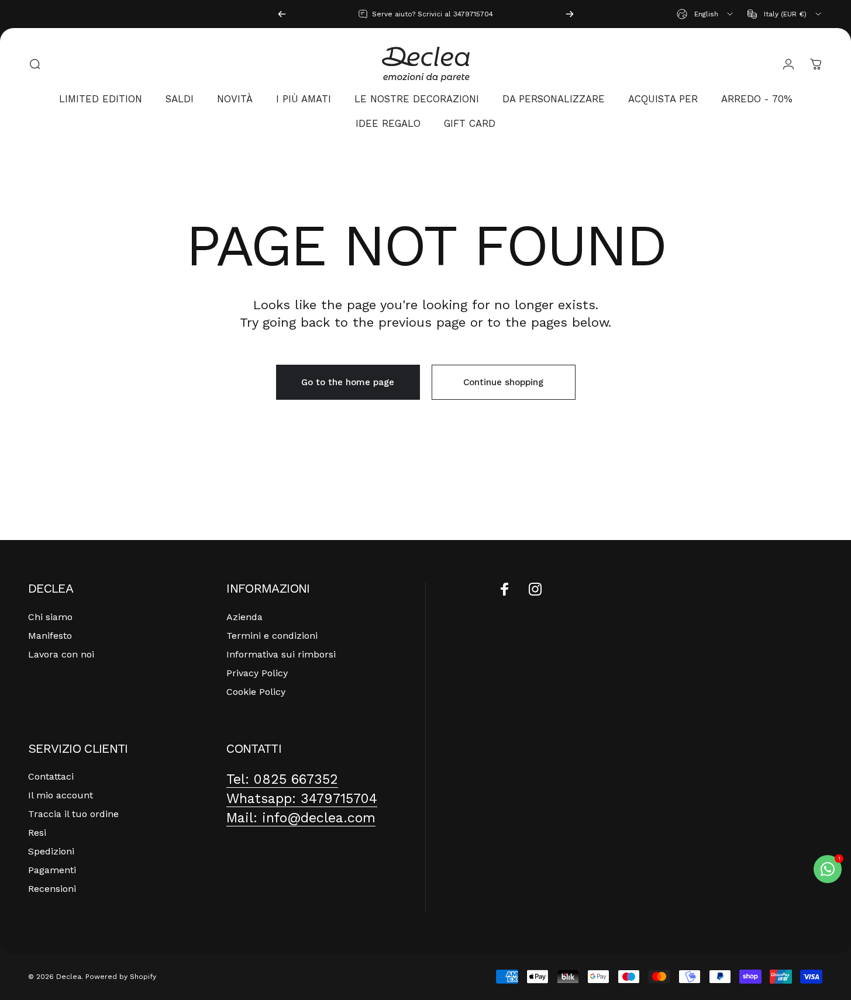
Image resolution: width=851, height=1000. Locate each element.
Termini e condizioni (272, 635)
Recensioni (52, 888)
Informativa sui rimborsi (281, 654)
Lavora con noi (61, 654)
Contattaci (51, 776)
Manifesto (50, 635)
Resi (37, 832)
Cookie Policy (255, 691)
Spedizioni (51, 851)
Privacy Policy (257, 673)
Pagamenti (52, 870)
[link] (282, 779)
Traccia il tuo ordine (73, 813)
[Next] (570, 14)
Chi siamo (50, 616)
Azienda (244, 616)
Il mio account (60, 795)
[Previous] (282, 14)
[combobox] (706, 14)
